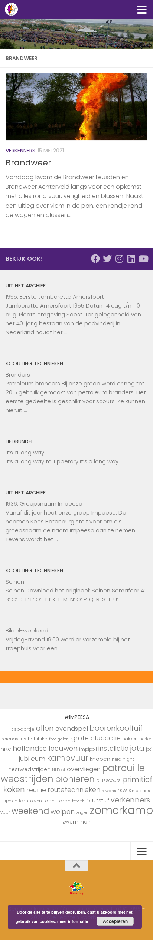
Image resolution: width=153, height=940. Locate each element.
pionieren (75, 779)
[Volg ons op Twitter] (107, 258)
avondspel (71, 728)
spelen (10, 801)
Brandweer (28, 162)
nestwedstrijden (29, 769)
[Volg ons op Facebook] (95, 258)
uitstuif (100, 800)
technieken (30, 801)
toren (64, 801)
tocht (49, 800)
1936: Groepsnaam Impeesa (44, 503)
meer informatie (72, 921)
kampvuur (67, 758)
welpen (63, 811)
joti (149, 749)
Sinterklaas (139, 790)
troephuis (81, 801)
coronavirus (13, 739)
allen (45, 728)
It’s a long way (25, 452)
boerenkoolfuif (116, 728)
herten (146, 739)
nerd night (123, 759)
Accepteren (115, 921)
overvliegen (84, 769)
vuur (5, 812)
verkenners (130, 800)
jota (137, 748)
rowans (109, 790)
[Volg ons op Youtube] (143, 258)
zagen (82, 812)
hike (6, 749)
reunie (36, 789)
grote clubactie (96, 738)
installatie (113, 748)
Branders (18, 374)
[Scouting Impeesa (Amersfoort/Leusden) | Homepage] (13, 9)
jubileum (32, 758)
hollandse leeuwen (45, 748)
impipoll (88, 749)
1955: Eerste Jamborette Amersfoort (55, 296)
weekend (30, 811)
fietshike (38, 738)
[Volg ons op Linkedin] (131, 258)
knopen (100, 759)
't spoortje (23, 729)
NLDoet (58, 770)
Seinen (15, 581)
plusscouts (108, 780)
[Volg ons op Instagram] (119, 258)
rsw (122, 790)
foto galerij (59, 739)
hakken (130, 739)
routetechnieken (74, 789)
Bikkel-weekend (27, 630)
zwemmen (76, 821)
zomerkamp (121, 810)
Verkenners (20, 150)
